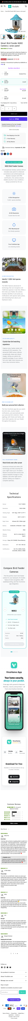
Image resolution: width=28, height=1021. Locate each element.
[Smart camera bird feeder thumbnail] (18, 36)
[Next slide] (26, 711)
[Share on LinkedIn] (8, 154)
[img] (4, 833)
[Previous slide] (1, 711)
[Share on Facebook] (2, 154)
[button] (4, 48)
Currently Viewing (14, 644)
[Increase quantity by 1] (14, 109)
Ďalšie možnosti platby (14, 129)
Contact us (17, 1015)
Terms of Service (6, 1013)
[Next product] (23, 609)
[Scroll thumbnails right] (26, 37)
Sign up (22, 992)
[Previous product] (5, 609)
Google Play (15, 781)
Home (2, 11)
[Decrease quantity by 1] (3, 109)
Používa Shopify (14, 1018)
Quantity (2, 105)
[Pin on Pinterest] (11, 154)
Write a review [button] (14, 823)
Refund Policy (21, 1013)
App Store (15, 776)
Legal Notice (11, 1015)
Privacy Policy (14, 1013)
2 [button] (13, 953)
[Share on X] (5, 154)
